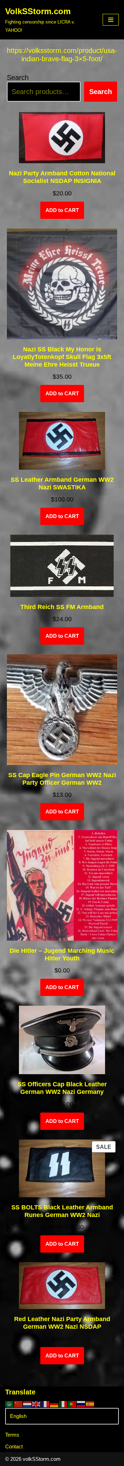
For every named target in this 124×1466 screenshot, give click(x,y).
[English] (36, 1404)
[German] (54, 1404)
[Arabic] (9, 1404)
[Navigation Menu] (111, 20)
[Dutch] (27, 1404)
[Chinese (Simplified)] (18, 1404)
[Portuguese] (72, 1404)
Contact (14, 1446)
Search (18, 77)
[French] (45, 1404)
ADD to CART (62, 210)
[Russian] (81, 1404)
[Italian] (63, 1404)
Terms (12, 1435)
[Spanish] (90, 1404)
